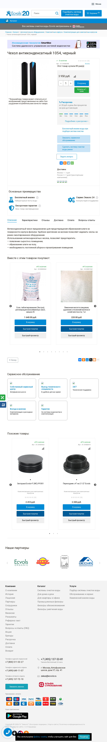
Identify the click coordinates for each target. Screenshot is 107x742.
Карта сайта (53, 724)
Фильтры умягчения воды (50, 609)
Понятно (84, 737)
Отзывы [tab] (46, 220)
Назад (13, 360)
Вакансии (9, 613)
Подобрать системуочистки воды (72, 13)
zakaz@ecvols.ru (48, 676)
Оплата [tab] (70, 220)
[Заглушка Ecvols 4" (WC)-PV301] (30, 464)
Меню (98, 4)
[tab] (30, 479)
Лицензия (10, 598)
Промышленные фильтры (50, 601)
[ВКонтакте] (61, 163)
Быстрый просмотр (30, 335)
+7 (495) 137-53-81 (52, 659)
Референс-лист (12, 620)
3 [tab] (47, 351)
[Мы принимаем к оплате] (37, 701)
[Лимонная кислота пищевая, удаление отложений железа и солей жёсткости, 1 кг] (76, 286)
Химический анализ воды (82, 598)
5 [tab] (55, 351)
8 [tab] (67, 351)
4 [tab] (51, 351)
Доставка (10, 643)
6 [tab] (59, 351)
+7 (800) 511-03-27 (14, 662)
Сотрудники (11, 605)
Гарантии (9, 624)
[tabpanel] (30, 303)
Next (95, 306)
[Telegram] (68, 163)
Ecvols (87, 64)
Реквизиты (10, 617)
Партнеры (10, 601)
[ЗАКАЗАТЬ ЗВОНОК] (8, 732)
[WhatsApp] (72, 163)
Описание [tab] (12, 220)
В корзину (82, 83)
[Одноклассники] (64, 163)
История (9, 594)
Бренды (9, 635)
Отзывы (9, 609)
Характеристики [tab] (29, 220)
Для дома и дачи (45, 594)
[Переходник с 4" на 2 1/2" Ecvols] (76, 464)
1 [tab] (39, 351)
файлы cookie (40, 736)
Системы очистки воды (48, 590)
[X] (90, 359)
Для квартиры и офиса (48, 598)
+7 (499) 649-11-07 (14, 670)
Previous (10, 306)
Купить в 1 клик (81, 90)
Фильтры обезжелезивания (51, 605)
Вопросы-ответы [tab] (86, 220)
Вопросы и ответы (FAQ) (17, 628)
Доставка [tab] (58, 220)
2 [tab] (43, 351)
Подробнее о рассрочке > (76, 121)
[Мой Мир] (87, 359)
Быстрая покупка (30, 329)
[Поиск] (57, 13)
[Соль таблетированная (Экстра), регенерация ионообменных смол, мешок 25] (30, 286)
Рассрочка (10, 639)
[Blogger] (94, 359)
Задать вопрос (66, 157)
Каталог (13, 21)
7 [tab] (63, 351)
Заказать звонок (17, 687)
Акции (8, 632)
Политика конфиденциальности (72, 724)
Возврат (9, 651)
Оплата (8, 647)
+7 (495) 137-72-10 (14, 679)
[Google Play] (17, 716)
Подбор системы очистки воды (85, 590)
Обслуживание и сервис (81, 594)
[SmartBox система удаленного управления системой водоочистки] (53, 44)
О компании (11, 590)
